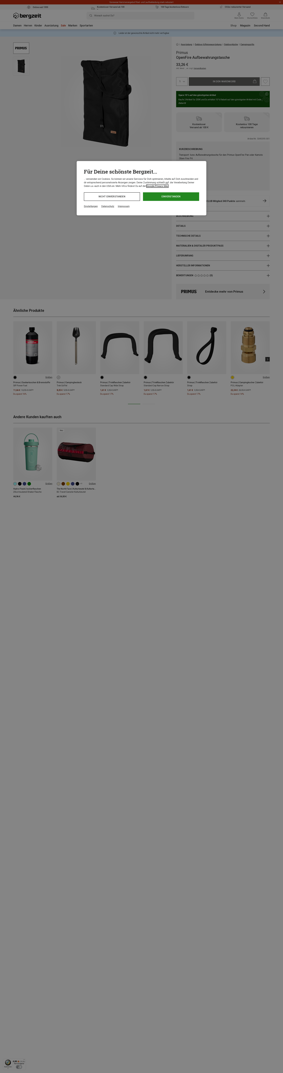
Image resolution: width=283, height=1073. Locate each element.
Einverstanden (171, 196)
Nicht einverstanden (112, 196)
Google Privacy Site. (157, 186)
